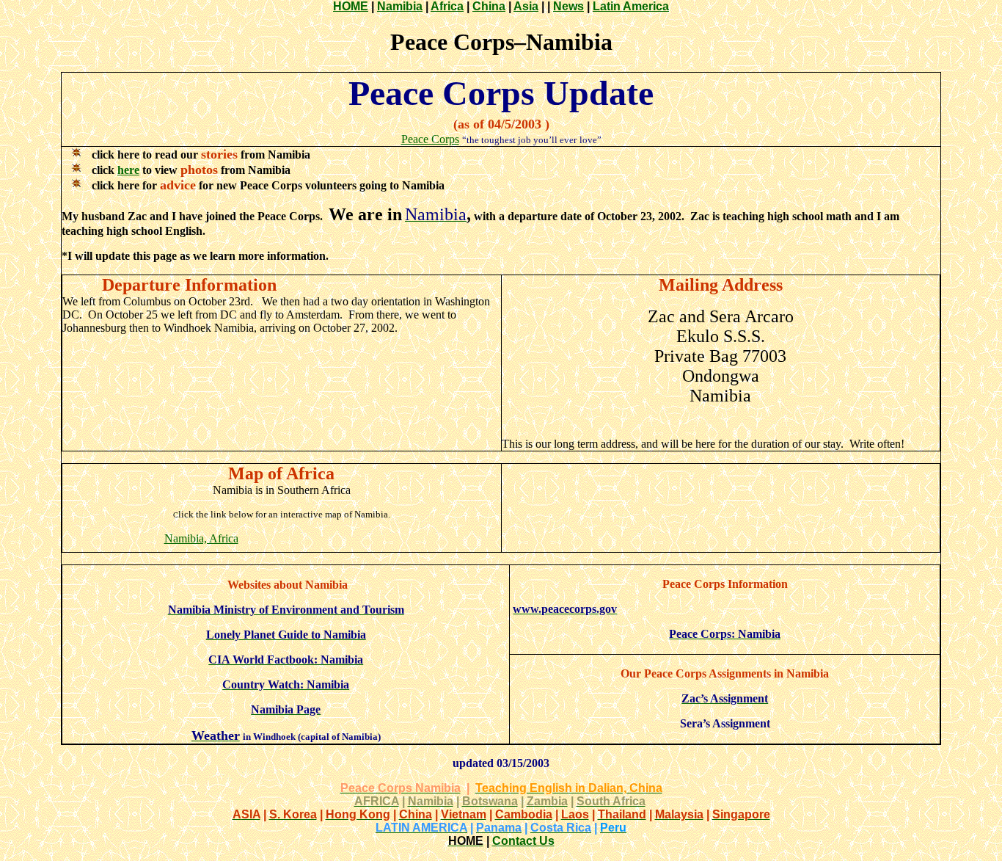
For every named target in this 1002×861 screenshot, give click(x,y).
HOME (350, 6)
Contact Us (523, 841)
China (488, 6)
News (568, 6)
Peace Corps (430, 139)
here (128, 170)
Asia (525, 6)
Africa (447, 6)
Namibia (400, 6)
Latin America (631, 6)
